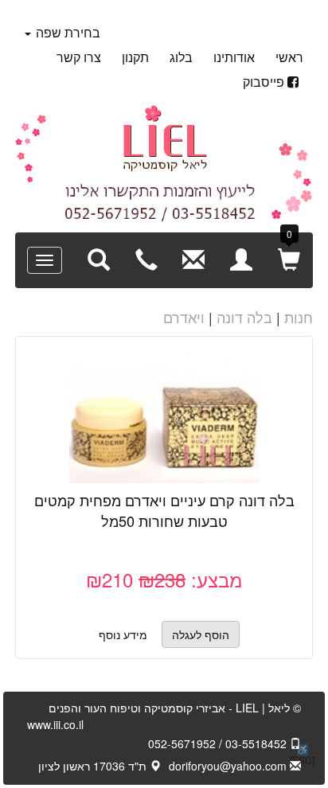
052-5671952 (182, 743)
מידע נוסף (123, 634)
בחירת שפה (66, 32)
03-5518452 (257, 743)
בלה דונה (244, 316)
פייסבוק (263, 81)
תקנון (135, 57)
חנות (298, 316)
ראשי (289, 57)
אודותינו (234, 57)
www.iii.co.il (55, 724)
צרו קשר (79, 57)
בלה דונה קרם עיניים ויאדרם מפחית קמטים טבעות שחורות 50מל (164, 510)
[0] (289, 258)
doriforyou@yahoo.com (229, 766)
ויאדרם (184, 316)
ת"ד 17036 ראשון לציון (94, 766)
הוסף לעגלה (146, 420)
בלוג (181, 57)
